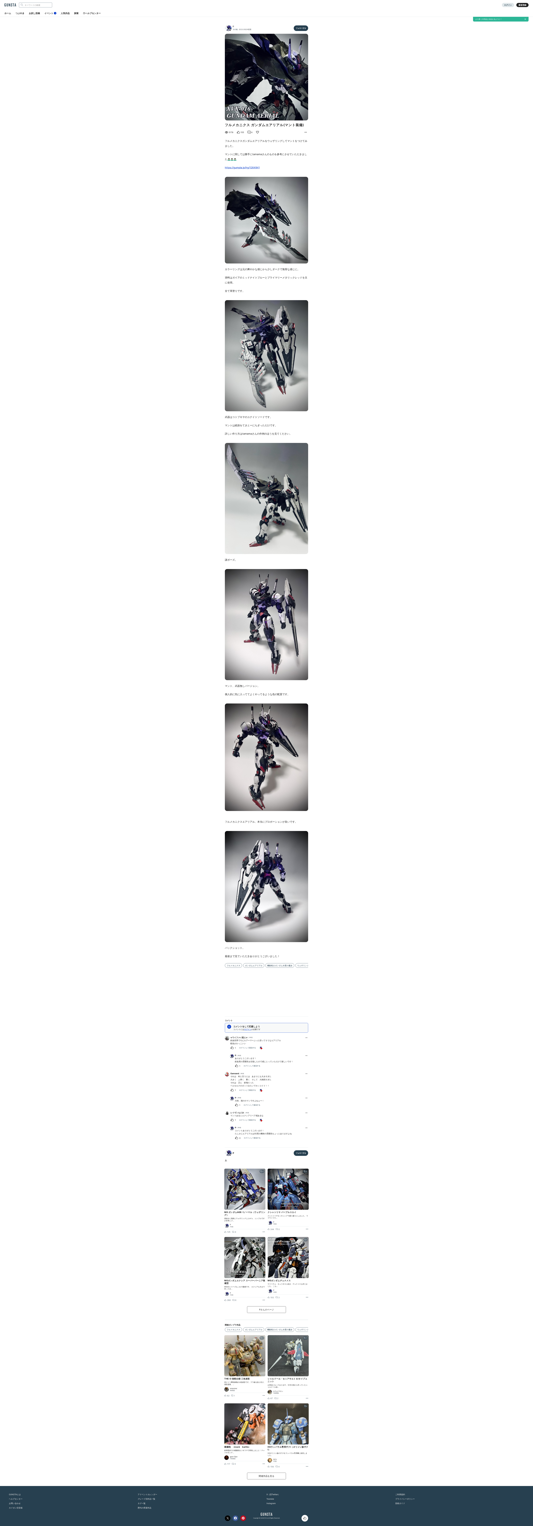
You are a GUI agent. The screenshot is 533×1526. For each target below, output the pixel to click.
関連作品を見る (266, 1476)
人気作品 (65, 13)
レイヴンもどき (237, 1112)
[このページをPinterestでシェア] (243, 1518)
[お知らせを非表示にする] (525, 19)
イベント (50, 13)
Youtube (270, 1499)
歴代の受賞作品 (144, 1508)
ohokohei (233, 1388)
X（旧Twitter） (273, 1494)
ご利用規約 (400, 1494)
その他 (235, 29)
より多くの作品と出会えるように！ (488, 19)
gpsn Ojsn (233, 1457)
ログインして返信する (247, 1048)
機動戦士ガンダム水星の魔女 (279, 965)
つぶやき (20, 13)
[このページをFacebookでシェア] (235, 1518)
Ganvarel (234, 1073)
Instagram (271, 1503)
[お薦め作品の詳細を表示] (305, 132)
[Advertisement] (266, 990)
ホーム (7, 13)
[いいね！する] (304, 1518)
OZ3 (275, 1459)
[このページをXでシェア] (227, 1518)
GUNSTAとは (15, 1494)
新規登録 (522, 5)
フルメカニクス (233, 965)
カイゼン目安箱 (15, 1508)
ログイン (508, 5)
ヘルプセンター (93, 13)
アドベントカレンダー (147, 1494)
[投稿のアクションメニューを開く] (263, 1232)
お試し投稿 (34, 13)
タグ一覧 (141, 1503)
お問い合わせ (15, 1503)
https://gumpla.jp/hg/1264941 (242, 167)
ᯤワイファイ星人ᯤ (239, 1037)
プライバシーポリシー (405, 1499)
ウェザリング (303, 965)
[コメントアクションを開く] (306, 1037)
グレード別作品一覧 (146, 1499)
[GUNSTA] (10, 5)
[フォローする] (301, 28)
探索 (76, 13)
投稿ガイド (400, 1503)
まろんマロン (278, 1391)
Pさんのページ (266, 1309)
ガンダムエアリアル (253, 965)
